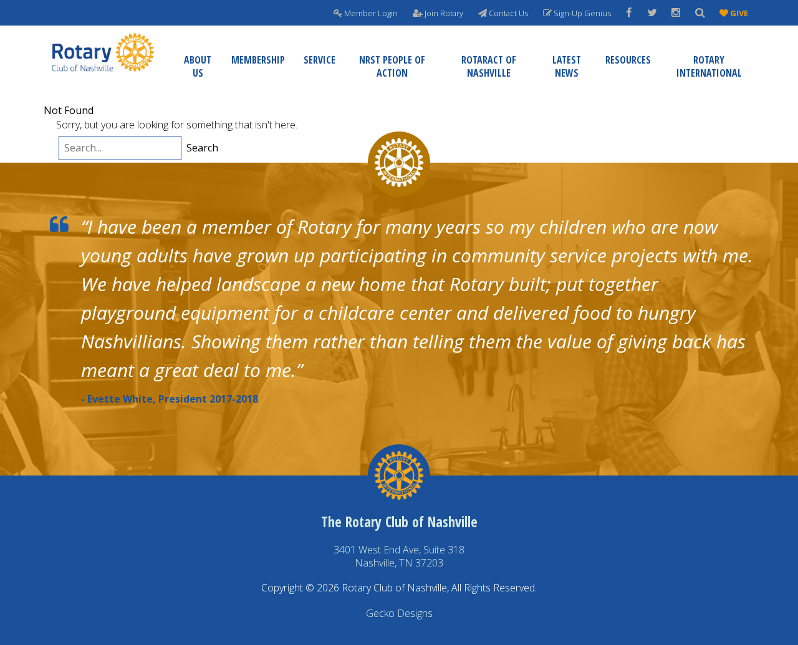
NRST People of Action (392, 66)
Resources (628, 60)
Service (319, 60)
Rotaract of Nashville (488, 66)
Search (202, 148)
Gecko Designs (399, 613)
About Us (197, 66)
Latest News (566, 66)
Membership (258, 60)
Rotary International (709, 66)
